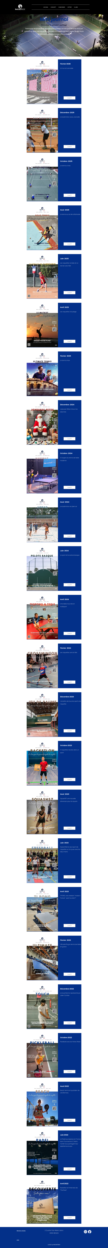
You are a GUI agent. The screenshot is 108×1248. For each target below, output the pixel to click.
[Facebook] (89, 1231)
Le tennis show (65, 360)
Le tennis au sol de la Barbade (70, 214)
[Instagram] (85, 1231)
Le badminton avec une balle (70, 117)
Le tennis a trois (65, 166)
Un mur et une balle (66, 68)
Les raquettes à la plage (68, 312)
